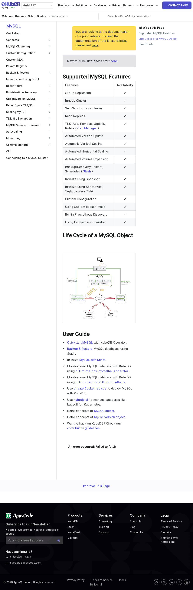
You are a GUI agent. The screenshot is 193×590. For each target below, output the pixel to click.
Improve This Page (96, 486)
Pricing (116, 5)
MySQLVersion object (109, 417)
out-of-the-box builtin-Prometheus (100, 382)
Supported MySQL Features (157, 33)
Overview (20, 16)
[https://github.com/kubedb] (156, 582)
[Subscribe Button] (58, 540)
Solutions (82, 5)
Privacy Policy (76, 580)
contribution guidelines (83, 428)
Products (64, 5)
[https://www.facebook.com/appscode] (179, 582)
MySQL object (104, 411)
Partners (129, 5)
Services (106, 515)
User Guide (146, 44)
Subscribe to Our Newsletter (28, 524)
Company (137, 515)
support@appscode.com (25, 562)
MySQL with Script (92, 360)
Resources (147, 5)
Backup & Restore (80, 349)
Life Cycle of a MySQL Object (158, 38)
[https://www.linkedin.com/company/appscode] (172, 582)
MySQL (13, 26)
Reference (58, 16)
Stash (87, 171)
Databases (100, 5)
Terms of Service (102, 580)
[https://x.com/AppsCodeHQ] (164, 582)
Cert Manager (87, 128)
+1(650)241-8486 (20, 556)
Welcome (7, 16)
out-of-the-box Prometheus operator (102, 371)
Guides (41, 16)
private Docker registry (90, 388)
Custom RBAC (15, 59)
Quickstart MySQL (80, 342)
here (95, 45)
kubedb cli (81, 400)
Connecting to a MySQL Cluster (26, 157)
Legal (165, 515)
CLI (8, 151)
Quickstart (13, 33)
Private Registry (16, 66)
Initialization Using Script (22, 79)
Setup (31, 16)
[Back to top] (185, 578)
